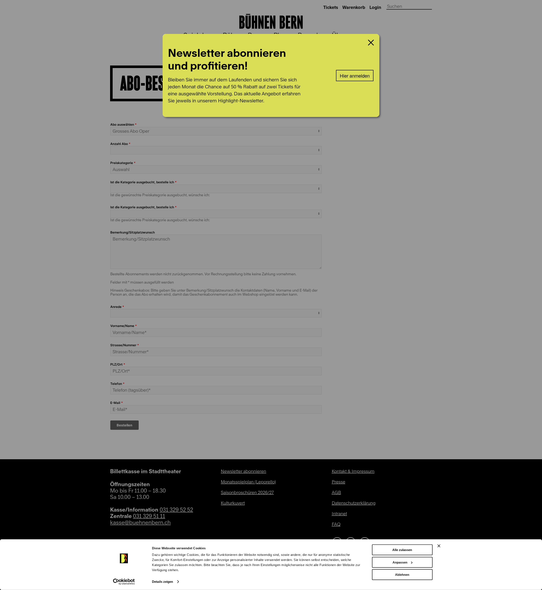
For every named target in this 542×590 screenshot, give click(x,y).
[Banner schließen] (438, 545)
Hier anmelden (355, 75)
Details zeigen (162, 581)
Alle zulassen (402, 550)
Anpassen (400, 562)
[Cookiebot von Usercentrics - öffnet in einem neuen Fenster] (123, 582)
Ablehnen (402, 574)
